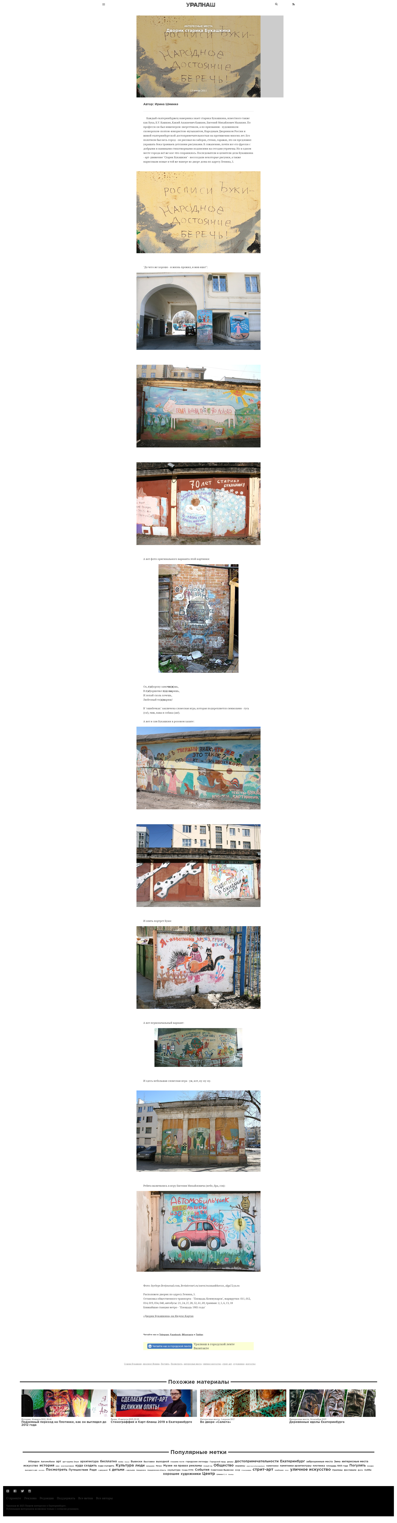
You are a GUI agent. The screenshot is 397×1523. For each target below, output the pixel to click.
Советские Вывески (222, 1470)
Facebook (175, 1334)
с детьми (116, 1469)
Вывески (136, 1461)
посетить (42, 1470)
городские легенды (197, 1462)
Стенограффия (246, 1470)
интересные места (193, 1363)
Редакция (47, 1498)
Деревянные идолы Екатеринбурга (316, 1422)
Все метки (85, 1498)
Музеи (167, 1466)
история (47, 1465)
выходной (162, 1461)
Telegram (164, 1334)
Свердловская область (156, 1470)
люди (140, 1465)
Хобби (367, 1470)
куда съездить (106, 1466)
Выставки (149, 1462)
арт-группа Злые (70, 1462)
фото (360, 1470)
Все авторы (104, 1498)
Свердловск (141, 1470)
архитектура (89, 1461)
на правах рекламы (188, 1466)
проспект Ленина (151, 1363)
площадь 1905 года (337, 1466)
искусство (251, 1363)
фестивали (350, 1470)
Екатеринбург (292, 1461)
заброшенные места (319, 1461)
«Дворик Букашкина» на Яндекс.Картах (168, 1316)
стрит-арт (227, 1363)
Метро (159, 1466)
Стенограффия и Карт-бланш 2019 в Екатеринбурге (151, 1422)
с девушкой (102, 1470)
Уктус (287, 1470)
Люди (114, 1419)
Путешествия (78, 1470)
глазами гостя (177, 1462)
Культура (125, 1465)
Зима (337, 1461)
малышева (150, 1466)
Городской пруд (218, 1462)
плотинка (319, 1466)
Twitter (199, 1334)
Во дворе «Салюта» (215, 1422)
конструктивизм (67, 1466)
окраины (240, 1466)
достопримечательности (257, 1461)
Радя (93, 1470)
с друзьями (130, 1470)
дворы (230, 1462)
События (202, 1469)
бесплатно (108, 1461)
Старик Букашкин (133, 1363)
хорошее (171, 1474)
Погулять (165, 1363)
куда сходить (86, 1465)
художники (238, 1363)
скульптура (173, 1470)
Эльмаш (230, 1474)
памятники (272, 1466)
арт (58, 1461)
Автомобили (48, 1462)
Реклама (30, 1498)
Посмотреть (177, 1363)
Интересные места (210, 1419)
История (26, 1419)
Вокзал (127, 1461)
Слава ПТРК (188, 1470)
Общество (224, 1465)
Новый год (207, 1466)
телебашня (279, 1470)
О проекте (13, 1498)
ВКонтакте (187, 1334)
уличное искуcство (212, 1363)
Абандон (33, 1461)
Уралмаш (337, 1470)
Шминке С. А (221, 1474)
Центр (208, 1474)
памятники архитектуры (295, 1466)
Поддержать (66, 1498)
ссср (237, 1470)
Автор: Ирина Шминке (160, 104)
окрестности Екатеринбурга (256, 1466)
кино (58, 1466)
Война (120, 1462)
